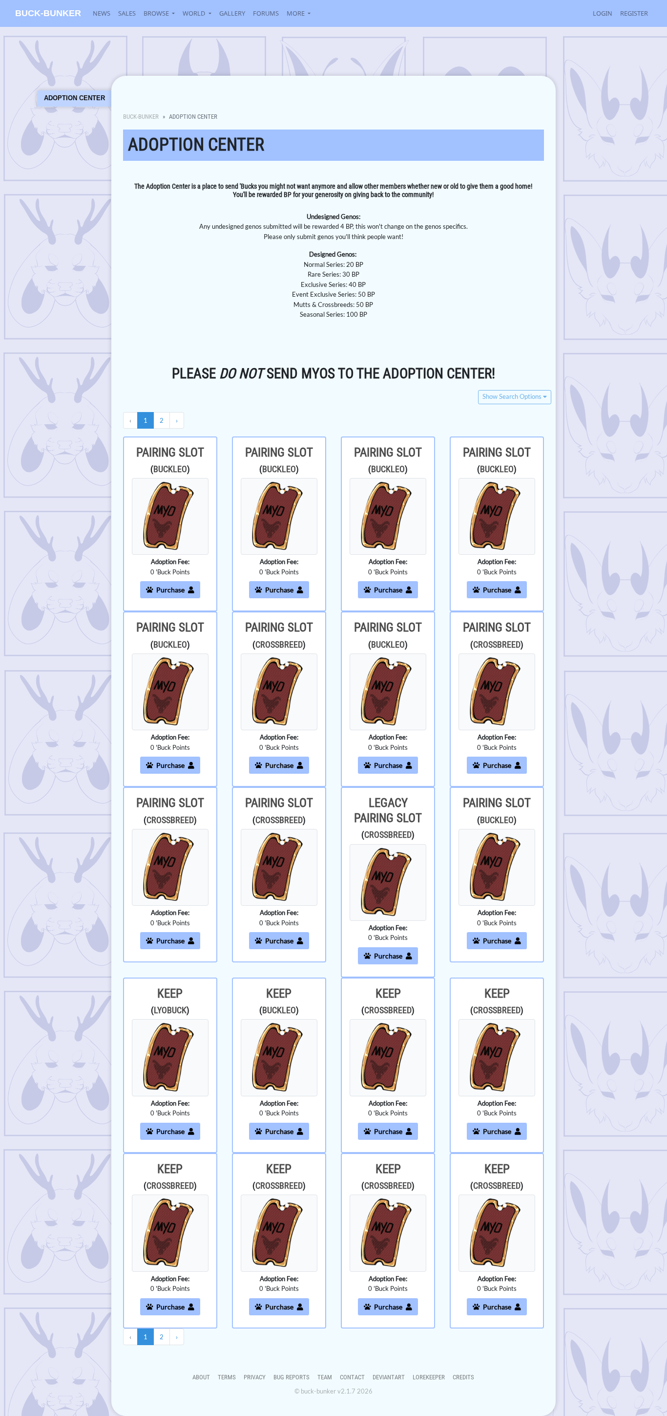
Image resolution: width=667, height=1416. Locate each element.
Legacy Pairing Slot (388, 810)
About (201, 1377)
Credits (463, 1377)
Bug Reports (291, 1377)
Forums (266, 13)
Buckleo (170, 469)
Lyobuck (170, 1010)
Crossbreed (279, 644)
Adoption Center (74, 98)
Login (602, 13)
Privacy (255, 1377)
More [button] (296, 13)
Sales (127, 13)
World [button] (195, 13)
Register (634, 13)
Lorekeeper (429, 1377)
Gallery (232, 13)
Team (324, 1377)
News (101, 13)
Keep (170, 993)
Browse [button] (157, 13)
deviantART (389, 1377)
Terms (227, 1377)
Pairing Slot (170, 452)
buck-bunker (48, 13)
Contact (352, 1377)
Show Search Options (512, 396)
